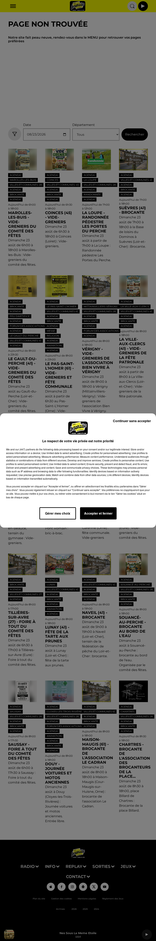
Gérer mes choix (57, 513)
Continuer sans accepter (132, 420)
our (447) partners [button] (25, 449)
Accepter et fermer (98, 513)
